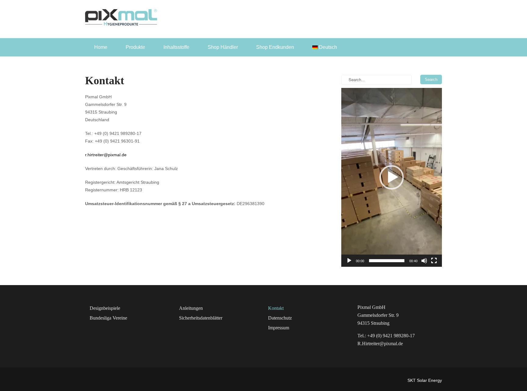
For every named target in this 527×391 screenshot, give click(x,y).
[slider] (386, 260)
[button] (391, 177)
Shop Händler (223, 47)
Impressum (278, 327)
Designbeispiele (105, 308)
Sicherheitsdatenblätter (200, 317)
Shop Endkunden (275, 47)
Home (100, 47)
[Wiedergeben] (349, 261)
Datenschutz (280, 317)
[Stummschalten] (424, 261)
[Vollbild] (434, 261)
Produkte (135, 47)
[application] (391, 177)
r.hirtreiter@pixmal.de (106, 154)
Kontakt (276, 308)
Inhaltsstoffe (176, 47)
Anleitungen (191, 308)
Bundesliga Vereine (108, 317)
